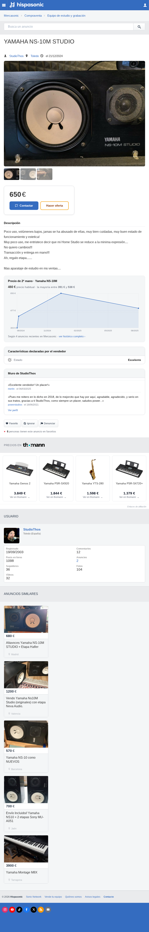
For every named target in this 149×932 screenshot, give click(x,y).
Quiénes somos (73, 896)
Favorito (13, 423)
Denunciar (49, 423)
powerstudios (15, 404)
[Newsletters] (48, 910)
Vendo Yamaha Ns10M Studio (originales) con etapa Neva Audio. (26, 702)
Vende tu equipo (53, 896)
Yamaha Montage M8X (21, 872)
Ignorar (31, 423)
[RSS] (41, 910)
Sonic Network (33, 896)
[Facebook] (26, 910)
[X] (34, 910)
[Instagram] (5, 910)
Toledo (35, 56)
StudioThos (16, 56)
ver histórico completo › (72, 336)
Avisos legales (92, 896)
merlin (11, 389)
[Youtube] (12, 910)
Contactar (26, 205)
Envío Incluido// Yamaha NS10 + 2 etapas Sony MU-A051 (25, 817)
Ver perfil (13, 410)
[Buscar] (139, 26)
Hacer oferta (54, 205)
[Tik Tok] (19, 910)
